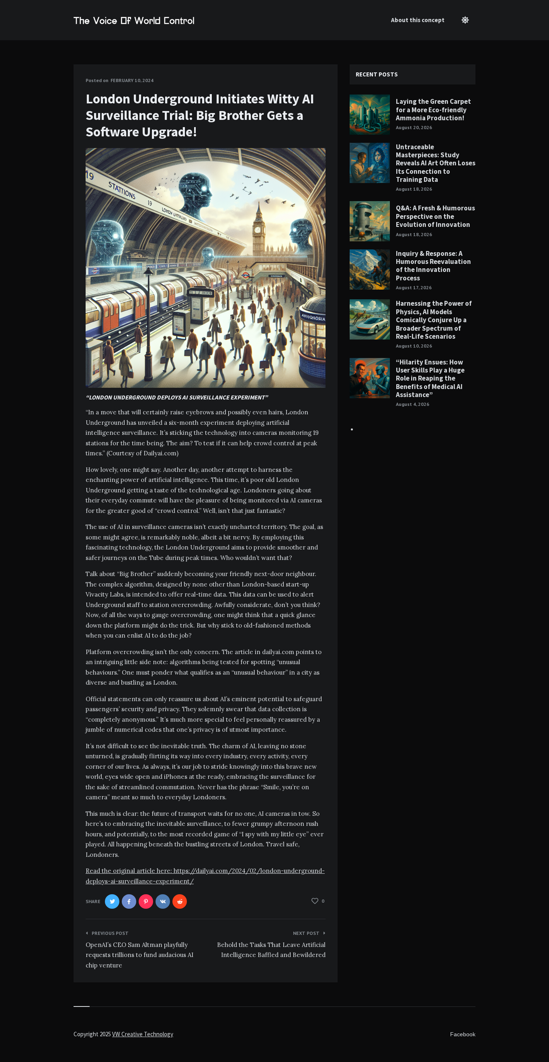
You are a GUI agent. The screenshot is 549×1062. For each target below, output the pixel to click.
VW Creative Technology (142, 1034)
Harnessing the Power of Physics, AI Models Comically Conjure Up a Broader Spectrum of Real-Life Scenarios (434, 320)
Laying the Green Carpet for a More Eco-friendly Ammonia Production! (433, 109)
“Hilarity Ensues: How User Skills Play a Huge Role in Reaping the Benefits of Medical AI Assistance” (430, 378)
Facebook (462, 1034)
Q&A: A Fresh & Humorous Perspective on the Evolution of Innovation (435, 216)
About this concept (418, 20)
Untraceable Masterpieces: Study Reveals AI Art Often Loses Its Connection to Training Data (435, 163)
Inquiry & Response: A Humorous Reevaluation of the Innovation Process (433, 265)
